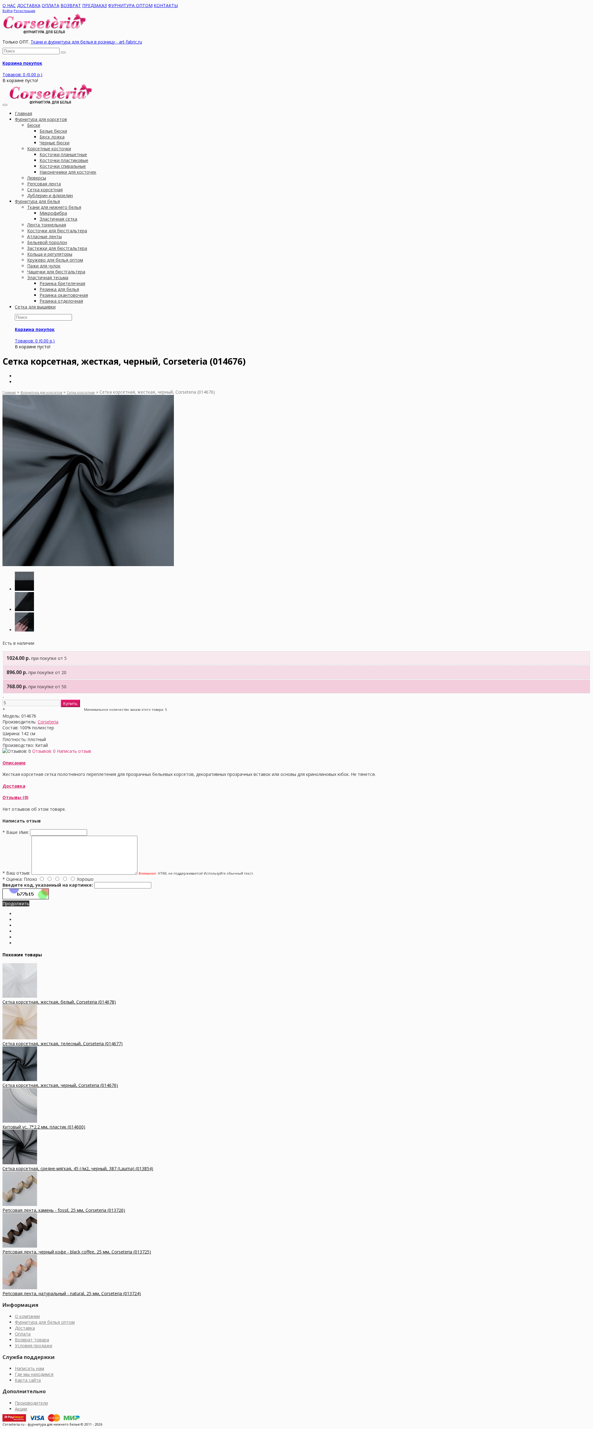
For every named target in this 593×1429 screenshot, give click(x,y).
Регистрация (24, 10)
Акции (21, 1409)
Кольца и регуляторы (49, 254)
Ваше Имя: (15, 832)
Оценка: (12, 879)
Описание (14, 763)
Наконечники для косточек (68, 172)
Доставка (13, 786)
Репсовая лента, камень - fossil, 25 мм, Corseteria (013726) (63, 1210)
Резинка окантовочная (64, 295)
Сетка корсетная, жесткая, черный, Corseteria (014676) (60, 1085)
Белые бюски (53, 131)
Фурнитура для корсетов (41, 119)
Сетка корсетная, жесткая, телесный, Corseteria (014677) (62, 1043)
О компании (27, 1316)
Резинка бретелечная (62, 283)
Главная (9, 392)
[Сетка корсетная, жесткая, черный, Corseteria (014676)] (88, 564)
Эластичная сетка (58, 219)
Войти (7, 10)
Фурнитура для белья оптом (45, 1322)
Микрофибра (53, 213)
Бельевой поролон (47, 242)
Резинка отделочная (61, 301)
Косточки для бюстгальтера (57, 231)
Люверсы (36, 178)
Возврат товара (32, 1340)
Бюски (33, 125)
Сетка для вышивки (35, 307)
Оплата (23, 1334)
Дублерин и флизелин (50, 195)
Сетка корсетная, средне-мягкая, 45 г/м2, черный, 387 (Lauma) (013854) (77, 1168)
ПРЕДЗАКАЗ (94, 5)
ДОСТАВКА (28, 5)
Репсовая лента (44, 184)
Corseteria (48, 722)
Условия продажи (33, 1345)
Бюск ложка (52, 137)
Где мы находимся (34, 1374)
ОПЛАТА (50, 5)
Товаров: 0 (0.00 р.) (22, 74)
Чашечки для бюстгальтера (56, 272)
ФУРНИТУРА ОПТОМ (130, 5)
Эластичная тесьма (47, 277)
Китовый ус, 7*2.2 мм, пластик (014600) (43, 1127)
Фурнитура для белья (37, 201)
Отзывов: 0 (44, 751)
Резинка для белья (59, 289)
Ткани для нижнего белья (54, 207)
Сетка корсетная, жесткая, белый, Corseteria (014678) (59, 1002)
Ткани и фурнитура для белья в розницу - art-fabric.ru (86, 42)
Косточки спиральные (63, 166)
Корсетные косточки (49, 148)
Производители (31, 1403)
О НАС (9, 5)
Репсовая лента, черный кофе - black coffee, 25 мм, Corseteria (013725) (76, 1252)
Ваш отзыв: (16, 873)
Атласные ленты (44, 236)
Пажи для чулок (44, 266)
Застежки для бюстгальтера (57, 248)
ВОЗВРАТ (71, 5)
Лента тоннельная (46, 225)
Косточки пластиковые (64, 160)
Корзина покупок (22, 63)
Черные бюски (54, 143)
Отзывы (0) (15, 797)
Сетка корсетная (45, 190)
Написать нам (29, 1368)
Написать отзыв (74, 751)
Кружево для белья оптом (55, 260)
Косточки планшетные (63, 154)
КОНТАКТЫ (166, 5)
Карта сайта (28, 1380)
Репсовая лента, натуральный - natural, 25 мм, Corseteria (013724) (71, 1293)
